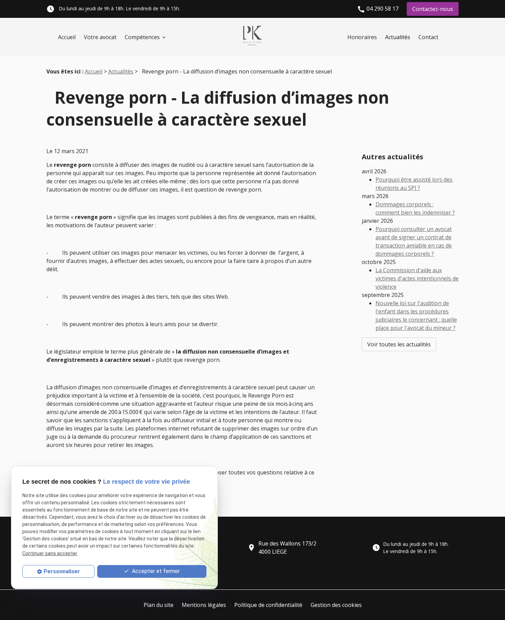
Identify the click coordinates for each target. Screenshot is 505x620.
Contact (428, 37)
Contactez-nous (432, 9)
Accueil (67, 37)
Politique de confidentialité (268, 605)
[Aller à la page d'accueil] (252, 37)
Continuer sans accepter (49, 553)
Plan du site (158, 605)
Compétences (142, 37)
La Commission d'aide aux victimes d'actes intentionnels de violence (417, 278)
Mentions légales (204, 605)
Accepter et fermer (155, 571)
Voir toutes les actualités (399, 344)
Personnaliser (62, 571)
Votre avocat (100, 37)
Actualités (397, 37)
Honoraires (362, 37)
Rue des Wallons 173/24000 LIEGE (281, 547)
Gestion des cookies (336, 605)
